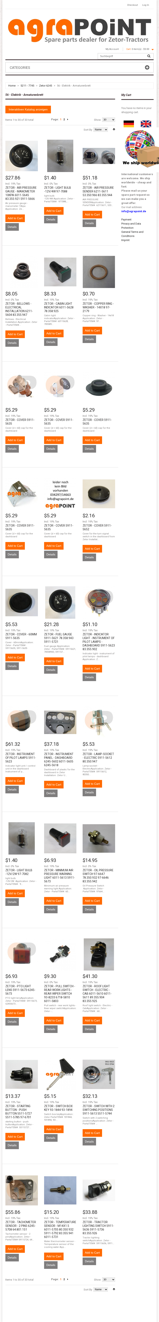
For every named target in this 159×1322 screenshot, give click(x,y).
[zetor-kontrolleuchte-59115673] (21, 954)
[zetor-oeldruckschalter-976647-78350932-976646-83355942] (99, 838)
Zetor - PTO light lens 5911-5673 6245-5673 (20, 990)
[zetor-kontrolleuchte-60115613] (60, 838)
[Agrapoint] (79, 30)
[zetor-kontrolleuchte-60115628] (60, 272)
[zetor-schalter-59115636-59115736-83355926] (99, 1190)
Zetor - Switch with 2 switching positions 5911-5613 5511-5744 (98, 1109)
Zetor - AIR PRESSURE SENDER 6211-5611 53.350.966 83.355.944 (98, 191)
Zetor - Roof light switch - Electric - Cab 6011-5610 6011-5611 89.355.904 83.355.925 (97, 994)
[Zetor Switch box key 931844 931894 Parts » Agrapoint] (60, 1074)
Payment (126, 219)
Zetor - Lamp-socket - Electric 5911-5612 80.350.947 (98, 757)
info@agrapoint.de (133, 211)
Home (12, 85)
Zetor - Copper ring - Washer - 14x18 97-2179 (98, 307)
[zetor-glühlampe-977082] (21, 838)
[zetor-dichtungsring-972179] (99, 272)
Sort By (88, 129)
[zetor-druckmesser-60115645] (21, 156)
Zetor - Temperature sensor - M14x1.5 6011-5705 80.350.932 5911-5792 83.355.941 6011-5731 (60, 1229)
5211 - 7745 (27, 85)
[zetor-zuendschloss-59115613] (99, 1074)
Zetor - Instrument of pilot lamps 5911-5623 (20, 757)
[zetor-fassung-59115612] (99, 722)
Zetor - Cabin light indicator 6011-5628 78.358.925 (58, 307)
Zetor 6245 (45, 85)
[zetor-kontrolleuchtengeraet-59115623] (99, 602)
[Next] (68, 119)
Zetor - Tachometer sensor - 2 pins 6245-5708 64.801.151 (20, 1225)
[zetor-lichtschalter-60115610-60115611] (99, 954)
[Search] (149, 56)
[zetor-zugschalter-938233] (60, 954)
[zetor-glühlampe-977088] (60, 156)
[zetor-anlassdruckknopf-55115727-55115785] (21, 1074)
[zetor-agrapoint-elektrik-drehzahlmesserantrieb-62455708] (21, 1190)
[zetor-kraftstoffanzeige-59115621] (60, 602)
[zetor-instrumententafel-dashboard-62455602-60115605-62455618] (60, 722)
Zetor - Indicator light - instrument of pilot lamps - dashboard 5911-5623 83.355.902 (99, 642)
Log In (145, 5)
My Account (112, 49)
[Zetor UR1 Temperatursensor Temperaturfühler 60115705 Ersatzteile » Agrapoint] (60, 1190)
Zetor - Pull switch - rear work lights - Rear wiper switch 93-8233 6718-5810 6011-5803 (59, 994)
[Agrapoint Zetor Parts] (146, 122)
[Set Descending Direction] (114, 129)
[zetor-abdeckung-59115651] (99, 494)
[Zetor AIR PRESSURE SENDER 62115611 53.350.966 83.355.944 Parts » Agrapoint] (99, 156)
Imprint (125, 240)
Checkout (132, 5)
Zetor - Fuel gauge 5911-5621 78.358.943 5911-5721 (58, 638)
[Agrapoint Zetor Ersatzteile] (129, 122)
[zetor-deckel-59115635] (21, 388)
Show (97, 119)
